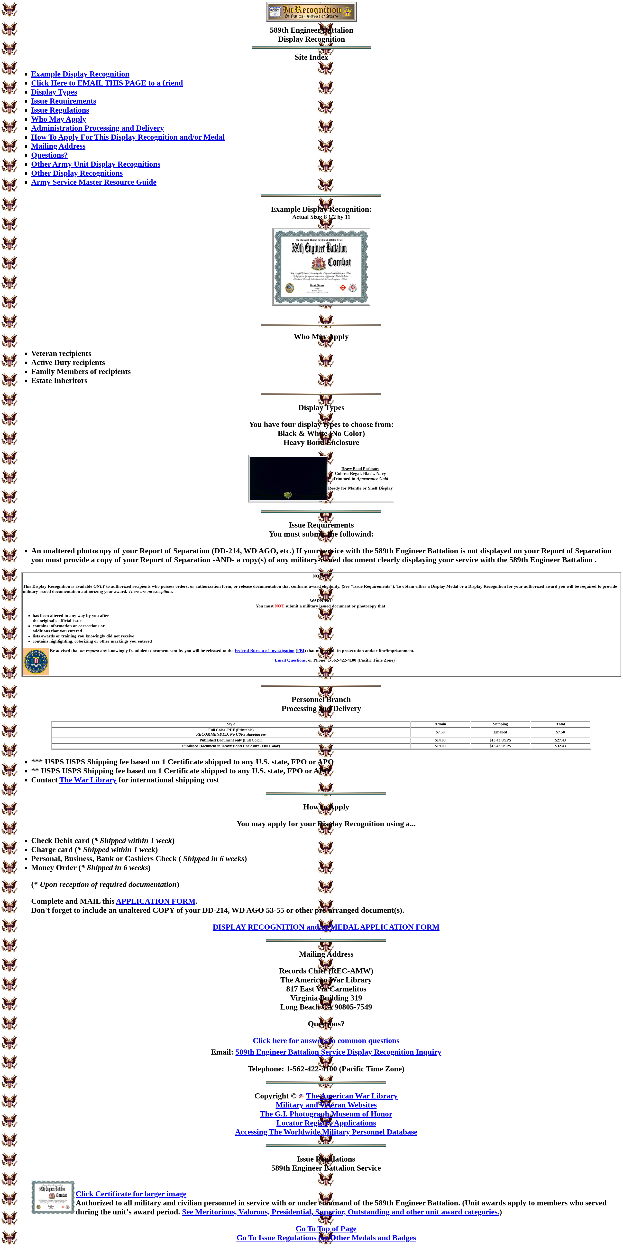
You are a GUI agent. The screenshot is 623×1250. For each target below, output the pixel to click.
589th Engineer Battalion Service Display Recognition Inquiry (338, 1052)
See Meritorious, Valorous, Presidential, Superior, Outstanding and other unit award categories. (340, 1211)
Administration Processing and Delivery (97, 128)
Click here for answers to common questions (326, 1040)
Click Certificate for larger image (131, 1193)
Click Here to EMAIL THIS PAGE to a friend (107, 82)
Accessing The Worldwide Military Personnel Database (326, 1131)
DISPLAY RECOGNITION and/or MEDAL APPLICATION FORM (326, 927)
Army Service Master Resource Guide (93, 182)
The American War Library (352, 1095)
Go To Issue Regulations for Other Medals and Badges (326, 1237)
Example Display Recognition (80, 73)
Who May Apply (58, 119)
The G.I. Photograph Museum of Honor (326, 1113)
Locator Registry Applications (326, 1122)
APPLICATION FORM (155, 901)
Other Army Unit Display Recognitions (95, 164)
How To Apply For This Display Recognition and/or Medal (128, 137)
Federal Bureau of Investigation (264, 650)
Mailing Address (58, 146)
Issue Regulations (60, 110)
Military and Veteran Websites (326, 1104)
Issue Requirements (63, 100)
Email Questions (290, 660)
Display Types (54, 91)
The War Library (88, 779)
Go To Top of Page (326, 1228)
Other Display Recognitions (77, 173)
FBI (300, 650)
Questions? (49, 155)
